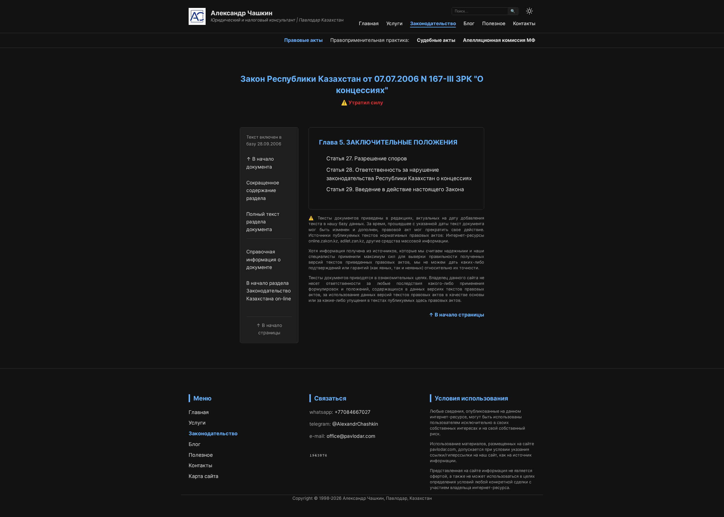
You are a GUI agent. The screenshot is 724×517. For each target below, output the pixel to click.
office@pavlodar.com (351, 436)
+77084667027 (352, 412)
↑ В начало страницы (456, 315)
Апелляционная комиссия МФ (499, 40)
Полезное (493, 23)
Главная (369, 23)
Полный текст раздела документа (262, 221)
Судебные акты (436, 40)
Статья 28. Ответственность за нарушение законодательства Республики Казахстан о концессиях (399, 174)
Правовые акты (303, 40)
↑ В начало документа (260, 162)
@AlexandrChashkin (355, 424)
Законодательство (433, 23)
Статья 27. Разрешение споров (366, 158)
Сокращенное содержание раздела (262, 190)
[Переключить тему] (529, 11)
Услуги (394, 23)
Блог (469, 23)
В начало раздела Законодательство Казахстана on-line (268, 290)
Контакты (524, 23)
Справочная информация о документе (263, 259)
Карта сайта (203, 476)
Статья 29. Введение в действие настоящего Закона (395, 189)
